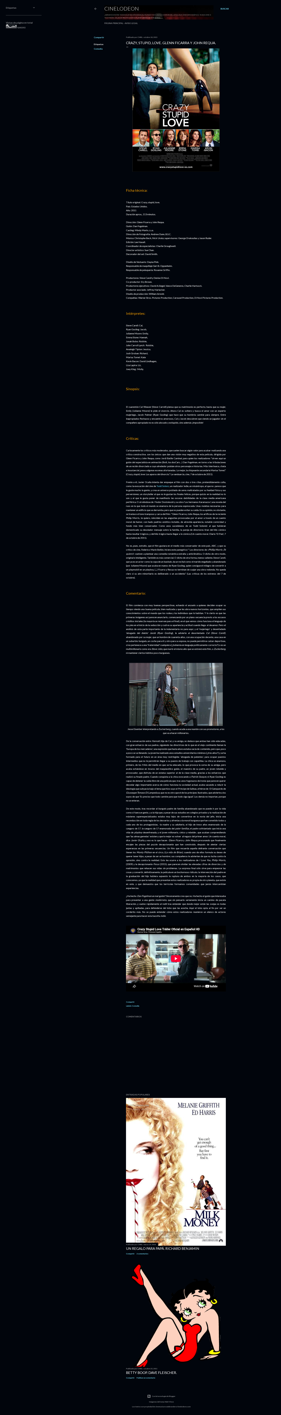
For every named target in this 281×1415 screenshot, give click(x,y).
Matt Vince (169, 1402)
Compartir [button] (99, 37)
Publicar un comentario (146, 1378)
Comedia (98, 49)
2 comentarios (142, 1254)
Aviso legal (131, 23)
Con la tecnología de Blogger (163, 1396)
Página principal (113, 23)
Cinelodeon (121, 8)
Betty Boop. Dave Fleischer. (151, 1372)
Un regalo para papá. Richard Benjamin (162, 1248)
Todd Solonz (162, 486)
